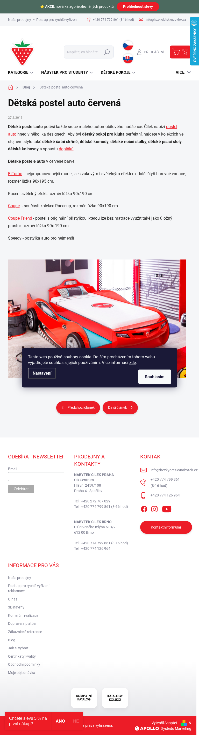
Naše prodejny (19, 20)
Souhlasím (155, 376)
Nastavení (42, 372)
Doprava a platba (22, 623)
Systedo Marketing (176, 728)
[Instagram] (154, 508)
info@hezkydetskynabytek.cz (174, 470)
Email (12, 469)
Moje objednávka (21, 673)
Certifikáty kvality (22, 656)
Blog (11, 640)
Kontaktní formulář (166, 527)
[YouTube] (167, 508)
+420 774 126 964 (165, 495)
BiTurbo (15, 173)
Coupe (14, 205)
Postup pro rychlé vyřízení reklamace (65, 20)
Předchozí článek (81, 407)
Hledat (107, 52)
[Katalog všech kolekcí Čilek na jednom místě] (84, 698)
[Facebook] (144, 508)
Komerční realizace (23, 615)
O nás (12, 599)
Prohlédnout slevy (138, 6)
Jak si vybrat (18, 648)
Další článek (117, 407)
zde (132, 362)
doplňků (66, 148)
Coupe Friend (20, 218)
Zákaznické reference (25, 632)
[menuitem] (21, 72)
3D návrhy (16, 607)
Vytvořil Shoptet (164, 723)
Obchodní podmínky (24, 664)
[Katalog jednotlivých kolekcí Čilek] (115, 698)
